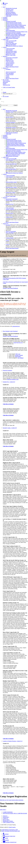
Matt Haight (18, 356)
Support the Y (6, 817)
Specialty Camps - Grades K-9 (10, 427)
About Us (5, 815)
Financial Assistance (7, 370)
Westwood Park (6, 85)
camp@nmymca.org (18, 342)
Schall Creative (12, 827)
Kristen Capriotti (19, 355)
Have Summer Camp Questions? (10, 331)
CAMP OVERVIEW (8, 812)
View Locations (6, 81)
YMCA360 (8, 16)
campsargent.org (16, 326)
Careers (6, 3)
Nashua (4, 83)
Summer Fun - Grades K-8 (9, 381)
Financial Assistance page (12, 379)
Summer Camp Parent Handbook (10, 288)
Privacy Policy (6, 819)
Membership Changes (8, 821)
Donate (4, 4)
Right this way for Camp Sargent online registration (11, 800)
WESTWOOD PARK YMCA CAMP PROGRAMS (15, 813)
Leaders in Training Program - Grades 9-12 (12, 741)
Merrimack (5, 82)
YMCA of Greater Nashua (9, 87)
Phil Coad (18, 354)
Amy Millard (20, 357)
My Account (6, 79)
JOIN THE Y (3, 809)
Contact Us (5, 818)
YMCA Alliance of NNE (8, 822)
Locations (5, 17)
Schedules (5, 18)
